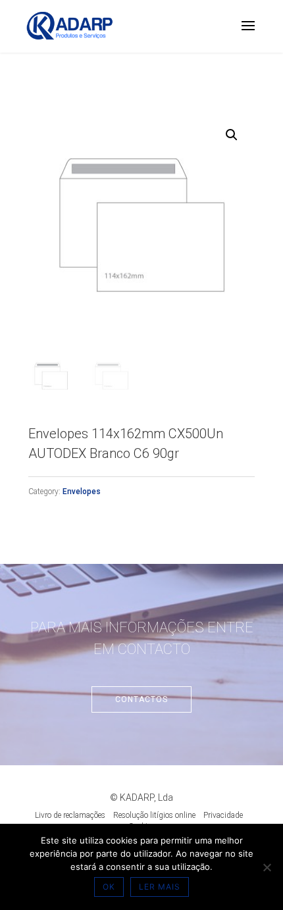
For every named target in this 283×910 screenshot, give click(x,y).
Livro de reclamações (70, 815)
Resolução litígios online (154, 815)
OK (109, 887)
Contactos (141, 699)
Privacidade (223, 815)
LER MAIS (159, 887)
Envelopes (82, 491)
